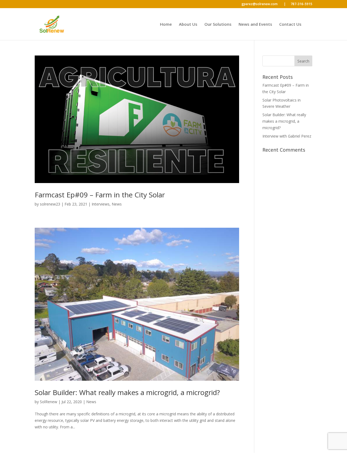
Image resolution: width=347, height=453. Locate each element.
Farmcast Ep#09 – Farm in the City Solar (100, 195)
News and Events (255, 24)
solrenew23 (50, 204)
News (117, 204)
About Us (188, 24)
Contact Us (290, 24)
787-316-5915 (301, 4)
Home (166, 24)
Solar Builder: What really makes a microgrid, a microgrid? (127, 392)
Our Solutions (218, 24)
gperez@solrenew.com (264, 4)
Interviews (101, 204)
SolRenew (48, 401)
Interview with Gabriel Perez (286, 136)
